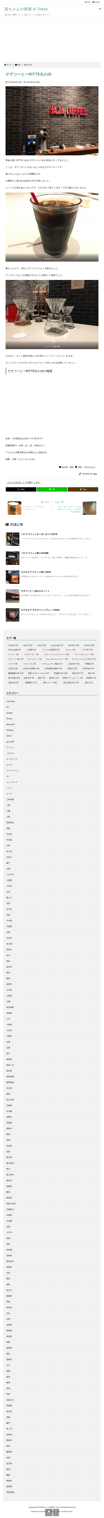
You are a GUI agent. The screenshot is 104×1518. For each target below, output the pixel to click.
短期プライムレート (73, 678)
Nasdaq (9, 730)
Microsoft (10, 724)
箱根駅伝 (31, 682)
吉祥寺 (9, 938)
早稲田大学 (61, 673)
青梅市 (9, 1480)
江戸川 (9, 1232)
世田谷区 (10, 822)
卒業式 (72, 668)
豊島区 (9, 1452)
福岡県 (9, 1348)
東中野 (9, 1157)
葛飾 (8, 1417)
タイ (8, 776)
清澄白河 (10, 1261)
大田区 (9, 996)
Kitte (80, 467)
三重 (8, 805)
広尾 (8, 1042)
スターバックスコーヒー (56, 654)
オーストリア (12, 759)
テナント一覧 (16, 659)
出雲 (8, 892)
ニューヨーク (12, 782)
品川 (8, 955)
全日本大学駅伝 (31, 668)
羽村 (8, 1394)
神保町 (9, 1330)
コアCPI (87, 649)
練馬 (8, 1382)
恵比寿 (9, 1071)
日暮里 (9, 1105)
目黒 (8, 1319)
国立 (8, 972)
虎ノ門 (9, 1429)
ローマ (9, 793)
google (9, 713)
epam (27, 645)
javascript (57, 645)
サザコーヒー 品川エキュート (35, 591)
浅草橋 (9, 1250)
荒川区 (9, 1411)
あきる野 (10, 741)
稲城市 (9, 1359)
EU (7, 707)
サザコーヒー (89, 467)
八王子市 (10, 874)
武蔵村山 (10, 1209)
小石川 (9, 1030)
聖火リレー (50, 682)
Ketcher (73, 645)
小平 (8, 1019)
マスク (13, 664)
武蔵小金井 (11, 1203)
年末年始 (88, 668)
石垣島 (9, 1325)
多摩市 (9, 984)
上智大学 (73, 664)
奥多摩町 (10, 1007)
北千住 (9, 909)
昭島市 (9, 1128)
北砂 (8, 915)
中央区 (9, 834)
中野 (8, 845)
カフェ (71, 649)
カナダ (9, 765)
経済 (8, 1377)
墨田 (8, 978)
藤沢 (8, 1423)
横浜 (8, 1192)
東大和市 (10, 1174)
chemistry (10, 701)
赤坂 (8, 1457)
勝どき (9, 897)
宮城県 (9, 1013)
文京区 (9, 1088)
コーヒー (13, 654)
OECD (9, 736)
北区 (8, 903)
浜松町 (9, 1255)
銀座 (8, 1469)
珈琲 (42, 678)
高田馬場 (10, 1492)
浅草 (8, 1244)
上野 (8, 817)
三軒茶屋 (10, 799)
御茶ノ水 (10, 1065)
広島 (8, 1047)
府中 (8, 1053)
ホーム (9, 65)
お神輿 (31, 649)
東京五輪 (14, 678)
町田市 (9, 1307)
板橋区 (9, 1186)
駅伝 (89, 682)
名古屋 (9, 944)
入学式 (13, 668)
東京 (19, 65)
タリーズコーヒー (84, 654)
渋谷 (8, 1273)
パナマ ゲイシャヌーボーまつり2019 (39, 534)
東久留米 (10, 1163)
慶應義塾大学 (16, 673)
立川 (8, 1365)
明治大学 (78, 673)
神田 (8, 1342)
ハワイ (9, 788)
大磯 (8, 1001)
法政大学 (29, 678)
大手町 (9, 990)
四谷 (8, 961)
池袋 (8, 1238)
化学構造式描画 (53, 668)
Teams (89, 645)
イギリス (10, 753)
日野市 (9, 1117)
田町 (8, 1301)
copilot (13, 645)
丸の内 (29, 65)
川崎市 (9, 1036)
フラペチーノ (34, 659)
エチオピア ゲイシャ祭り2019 (36, 572)
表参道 (9, 1434)
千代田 (9, 920)
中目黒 (9, 840)
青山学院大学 (71, 682)
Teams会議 (14, 649)
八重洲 (9, 880)
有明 (8, 1140)
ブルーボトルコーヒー (56, 659)
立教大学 (13, 682)
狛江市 (9, 1290)
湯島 (8, 1284)
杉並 (8, 1151)
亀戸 (8, 863)
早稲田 (9, 1123)
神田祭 (91, 678)
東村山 (9, 1180)
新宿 (8, 1094)
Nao (95, 473)
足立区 (9, 1463)
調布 (8, 1446)
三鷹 (8, 811)
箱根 (8, 1371)
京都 (8, 868)
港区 (8, 1278)
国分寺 (9, 967)
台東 (8, 932)
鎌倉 (8, 1475)
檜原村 (9, 1198)
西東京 (9, 1440)
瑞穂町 (9, 1296)
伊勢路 (89, 664)
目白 (8, 1313)
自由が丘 (10, 1400)
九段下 (9, 857)
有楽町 (9, 1146)
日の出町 (10, 1099)
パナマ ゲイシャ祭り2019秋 (35, 553)
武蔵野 (9, 1215)
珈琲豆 (54, 678)
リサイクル (29, 664)
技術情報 (10, 1076)
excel (42, 645)
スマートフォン (13, 770)
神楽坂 (9, 1336)
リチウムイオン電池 (52, 664)
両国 (8, 828)
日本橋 (9, 1111)
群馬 (8, 1388)
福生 (8, 1353)
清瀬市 (9, 1267)
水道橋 (9, 1221)
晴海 (8, 1134)
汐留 (8, 1226)
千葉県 (9, 926)
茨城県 (9, 1405)
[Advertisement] (52, 40)
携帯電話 (10, 1082)
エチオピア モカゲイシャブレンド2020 (40, 609)
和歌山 (9, 949)
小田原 (9, 1024)
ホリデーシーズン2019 (84, 659)
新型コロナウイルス (38, 673)
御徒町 (9, 1059)
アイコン (10, 747)
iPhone (9, 718)
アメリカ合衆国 (51, 649)
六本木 (9, 886)
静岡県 (9, 1486)
